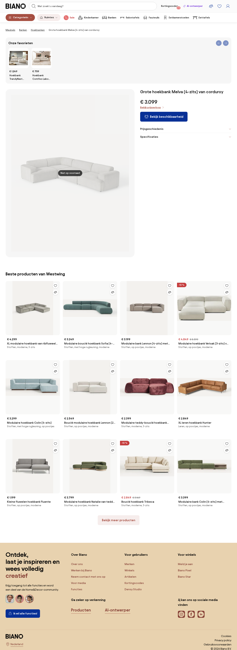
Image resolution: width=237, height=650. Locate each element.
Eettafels (204, 17)
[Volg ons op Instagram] (181, 614)
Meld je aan (185, 564)
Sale (72, 17)
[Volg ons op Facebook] (191, 614)
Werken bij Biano (81, 570)
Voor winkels (187, 554)
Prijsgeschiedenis (151, 128)
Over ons (77, 564)
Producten (81, 610)
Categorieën (20, 17)
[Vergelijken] (55, 292)
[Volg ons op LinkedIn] (201, 614)
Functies (76, 589)
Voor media (78, 582)
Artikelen (130, 576)
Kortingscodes (170, 7)
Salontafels (132, 17)
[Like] (55, 285)
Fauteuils (154, 17)
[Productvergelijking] (211, 6)
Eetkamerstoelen (179, 17)
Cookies (226, 636)
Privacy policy (223, 640)
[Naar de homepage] (16, 6)
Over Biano (79, 554)
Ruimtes (49, 17)
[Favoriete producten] (219, 6)
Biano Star (184, 576)
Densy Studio (133, 589)
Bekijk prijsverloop (150, 107)
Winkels (129, 570)
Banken (112, 17)
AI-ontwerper (195, 6)
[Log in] (227, 6)
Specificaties (149, 136)
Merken (129, 564)
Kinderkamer (91, 17)
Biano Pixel (184, 570)
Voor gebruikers (136, 554)
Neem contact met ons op (88, 576)
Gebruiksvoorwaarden (217, 644)
